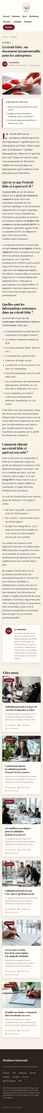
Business (16, 16)
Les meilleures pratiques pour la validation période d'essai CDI (18, 831)
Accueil (6, 16)
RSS (20, 1081)
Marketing (33, 16)
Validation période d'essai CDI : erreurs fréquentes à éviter (21, 708)
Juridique (17, 21)
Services (7, 21)
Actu (24, 16)
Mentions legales (9, 1081)
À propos (28, 21)
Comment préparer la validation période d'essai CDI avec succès (17, 769)
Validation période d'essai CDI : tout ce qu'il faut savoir (20, 892)
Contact (8, 27)
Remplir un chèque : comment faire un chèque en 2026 (20, 1014)
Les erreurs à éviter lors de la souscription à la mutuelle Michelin (16, 953)
